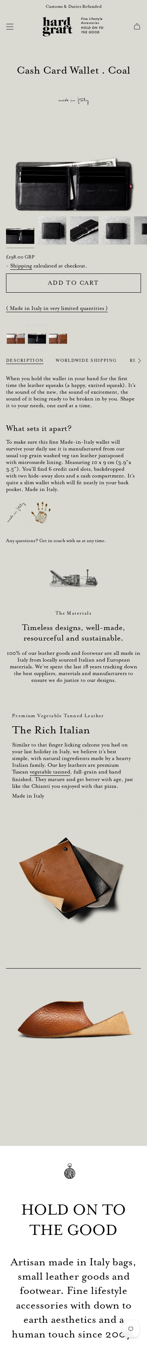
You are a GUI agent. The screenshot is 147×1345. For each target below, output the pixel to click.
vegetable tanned (50, 771)
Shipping (21, 265)
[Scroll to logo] (73, 578)
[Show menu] (9, 26)
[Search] (21, 26)
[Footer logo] (73, 1176)
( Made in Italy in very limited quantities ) (57, 308)
